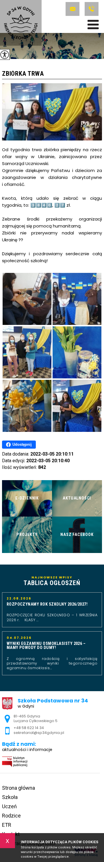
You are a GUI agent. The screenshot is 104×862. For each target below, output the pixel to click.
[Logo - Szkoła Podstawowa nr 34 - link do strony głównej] (21, 23)
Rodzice (11, 816)
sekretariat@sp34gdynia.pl (74, 9)
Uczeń (9, 806)
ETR (6, 825)
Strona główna (18, 788)
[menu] (93, 24)
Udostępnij (22, 444)
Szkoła (10, 797)
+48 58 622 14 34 (91, 9)
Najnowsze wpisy (52, 581)
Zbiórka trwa (23, 74)
